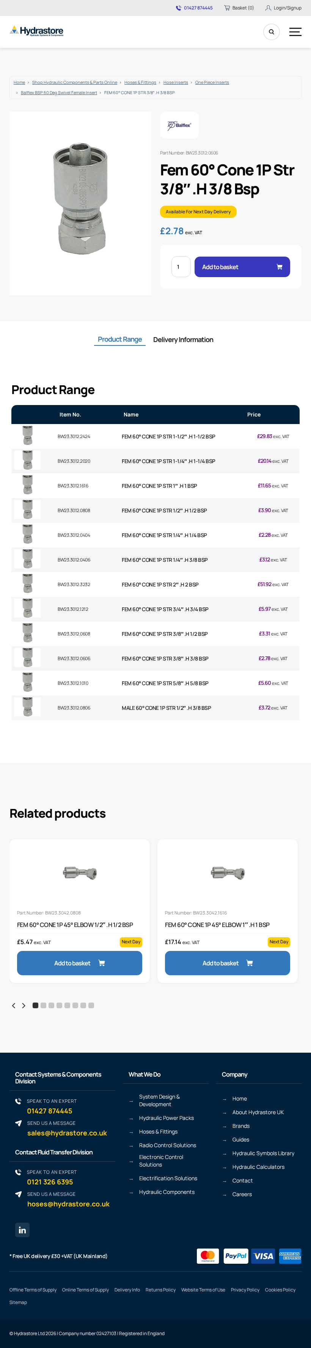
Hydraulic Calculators (258, 1166)
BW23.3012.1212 (73, 609)
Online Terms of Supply (85, 1290)
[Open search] (271, 32)
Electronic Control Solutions (161, 1160)
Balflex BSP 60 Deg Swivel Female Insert (59, 92)
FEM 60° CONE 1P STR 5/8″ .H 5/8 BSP (165, 683)
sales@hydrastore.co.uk (67, 1128)
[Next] (23, 1005)
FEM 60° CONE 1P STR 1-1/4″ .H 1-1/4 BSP (168, 461)
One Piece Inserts (212, 82)
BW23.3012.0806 (74, 708)
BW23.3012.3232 (74, 584)
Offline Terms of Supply (33, 1290)
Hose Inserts (175, 82)
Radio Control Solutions (167, 1145)
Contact (242, 1180)
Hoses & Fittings (140, 82)
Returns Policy (161, 1290)
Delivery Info (127, 1290)
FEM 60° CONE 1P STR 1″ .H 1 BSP (159, 485)
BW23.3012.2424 (74, 436)
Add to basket (220, 267)
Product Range (120, 339)
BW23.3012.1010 (73, 683)
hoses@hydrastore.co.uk (68, 1199)
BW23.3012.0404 (74, 535)
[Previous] (14, 1005)
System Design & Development (159, 1100)
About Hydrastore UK (258, 1112)
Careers (242, 1194)
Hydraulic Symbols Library (263, 1153)
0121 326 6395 (52, 1177)
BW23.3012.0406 (74, 560)
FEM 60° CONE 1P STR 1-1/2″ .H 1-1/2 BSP (168, 436)
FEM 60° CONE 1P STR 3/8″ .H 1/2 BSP (165, 633)
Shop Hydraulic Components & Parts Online (74, 82)
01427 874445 (198, 8)
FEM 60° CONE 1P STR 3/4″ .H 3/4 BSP (165, 609)
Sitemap (18, 1302)
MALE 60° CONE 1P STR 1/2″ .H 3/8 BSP (166, 707)
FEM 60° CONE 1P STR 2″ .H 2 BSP (160, 584)
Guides (240, 1139)
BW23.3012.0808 (74, 510)
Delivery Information (183, 339)
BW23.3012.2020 (74, 461)
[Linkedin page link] (22, 1230)
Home (19, 82)
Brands (241, 1125)
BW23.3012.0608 (74, 634)
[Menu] (295, 32)
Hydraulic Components (167, 1191)
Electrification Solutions (168, 1178)
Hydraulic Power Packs (166, 1117)
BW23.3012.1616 (73, 485)
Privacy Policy (245, 1290)
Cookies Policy (280, 1290)
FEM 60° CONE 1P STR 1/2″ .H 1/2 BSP (164, 510)
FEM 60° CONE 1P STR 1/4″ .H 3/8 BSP (165, 559)
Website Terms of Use (203, 1290)
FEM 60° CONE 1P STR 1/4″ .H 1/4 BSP (164, 535)
